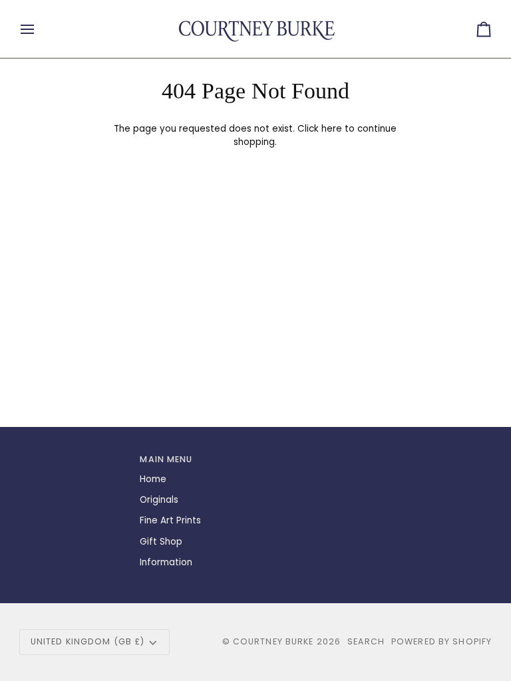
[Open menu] (39, 29)
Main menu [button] (166, 459)
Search (366, 641)
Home (153, 479)
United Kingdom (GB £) (88, 641)
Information (166, 562)
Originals (159, 499)
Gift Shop (161, 541)
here (331, 128)
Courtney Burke (273, 641)
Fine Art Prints (170, 520)
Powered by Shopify (441, 641)
